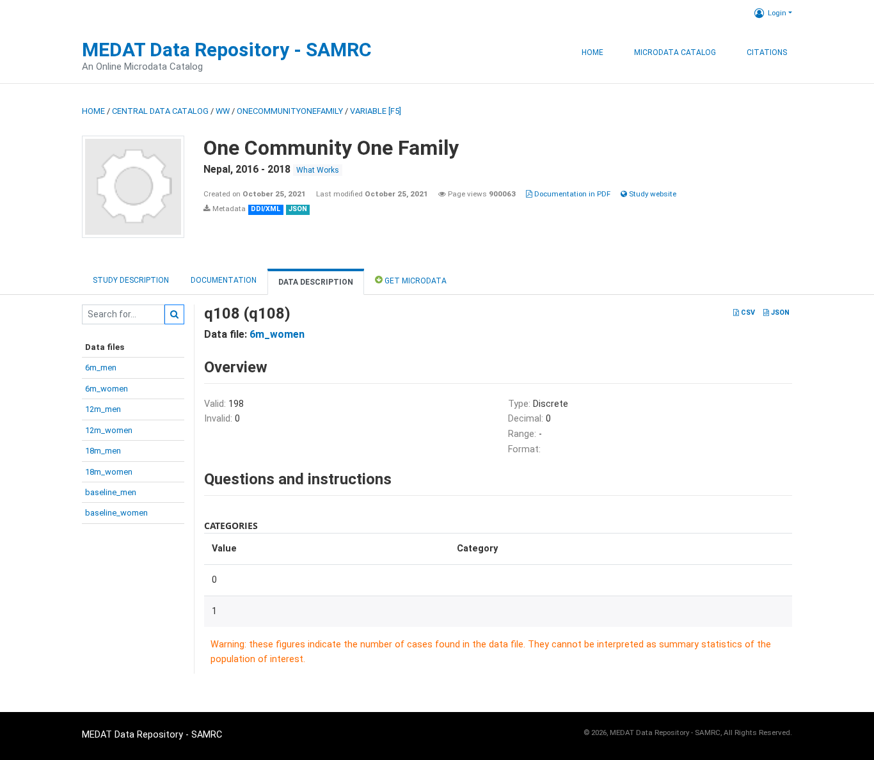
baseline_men (110, 492)
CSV (747, 312)
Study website (651, 193)
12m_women (108, 430)
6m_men (100, 367)
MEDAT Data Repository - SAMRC (227, 49)
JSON (779, 312)
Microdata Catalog (675, 52)
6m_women (106, 388)
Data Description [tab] (315, 282)
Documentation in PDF (571, 193)
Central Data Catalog (160, 111)
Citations (767, 52)
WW (223, 111)
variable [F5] (375, 111)
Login (777, 12)
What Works (317, 170)
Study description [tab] (131, 280)
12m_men (103, 409)
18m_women (108, 472)
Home (592, 52)
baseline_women (116, 513)
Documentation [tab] (224, 280)
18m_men (103, 450)
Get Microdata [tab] (415, 280)
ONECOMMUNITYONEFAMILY (290, 111)
